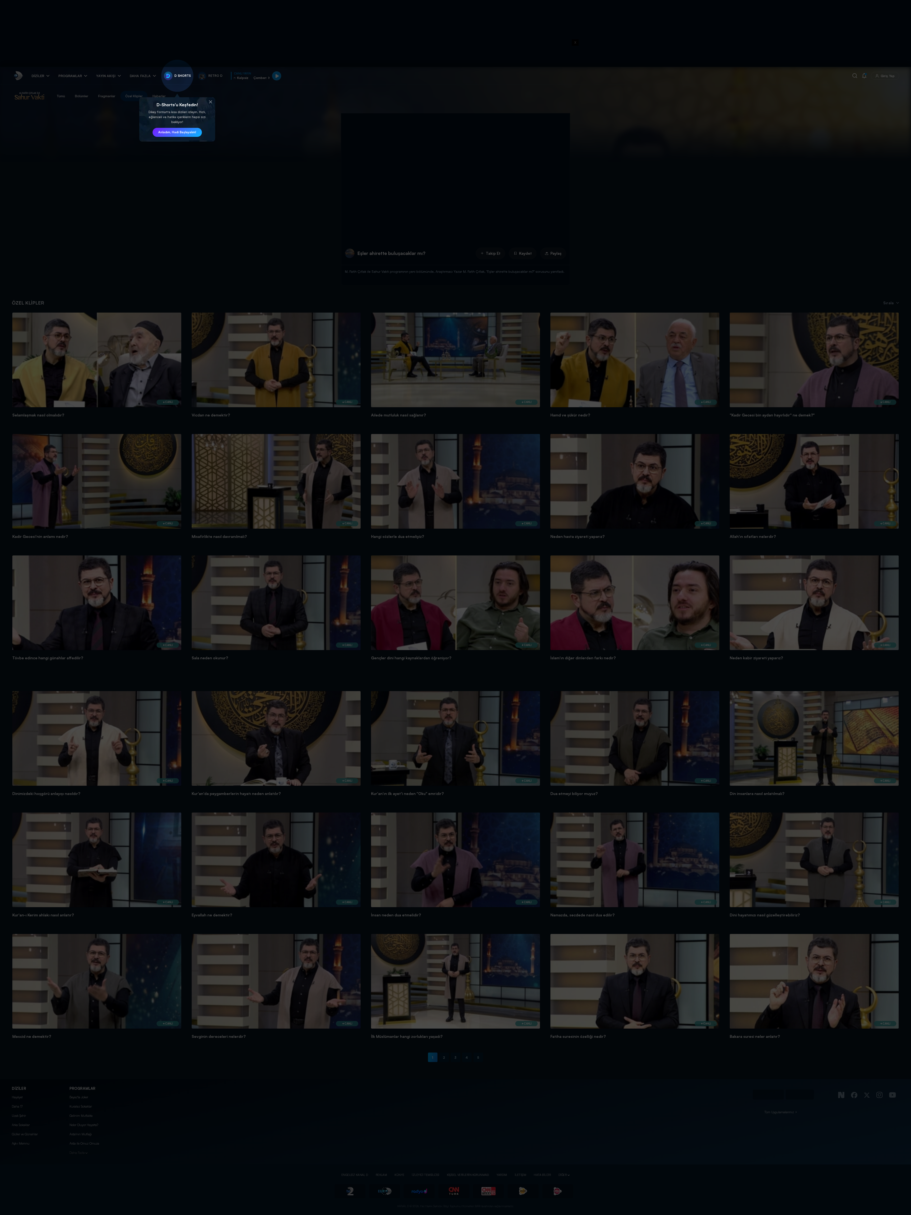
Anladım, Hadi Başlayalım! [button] (177, 132)
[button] (210, 102)
